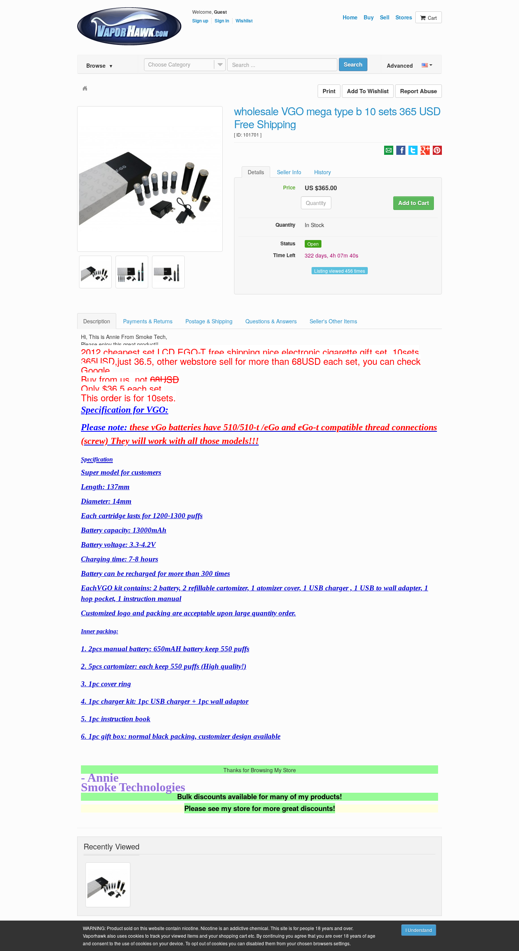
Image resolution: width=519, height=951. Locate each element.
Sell (384, 17)
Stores (404, 17)
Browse (99, 65)
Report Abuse (418, 91)
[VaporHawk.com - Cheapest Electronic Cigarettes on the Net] (129, 26)
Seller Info (289, 172)
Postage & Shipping (209, 321)
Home (350, 17)
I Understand (418, 930)
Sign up (200, 21)
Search (353, 64)
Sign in (222, 21)
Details (256, 172)
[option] (150, 179)
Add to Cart (413, 203)
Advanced (400, 65)
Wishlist (244, 21)
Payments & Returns (147, 321)
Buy (369, 17)
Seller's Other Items (333, 321)
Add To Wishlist (368, 91)
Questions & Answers (271, 321)
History (322, 172)
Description (96, 321)
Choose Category (169, 64)
